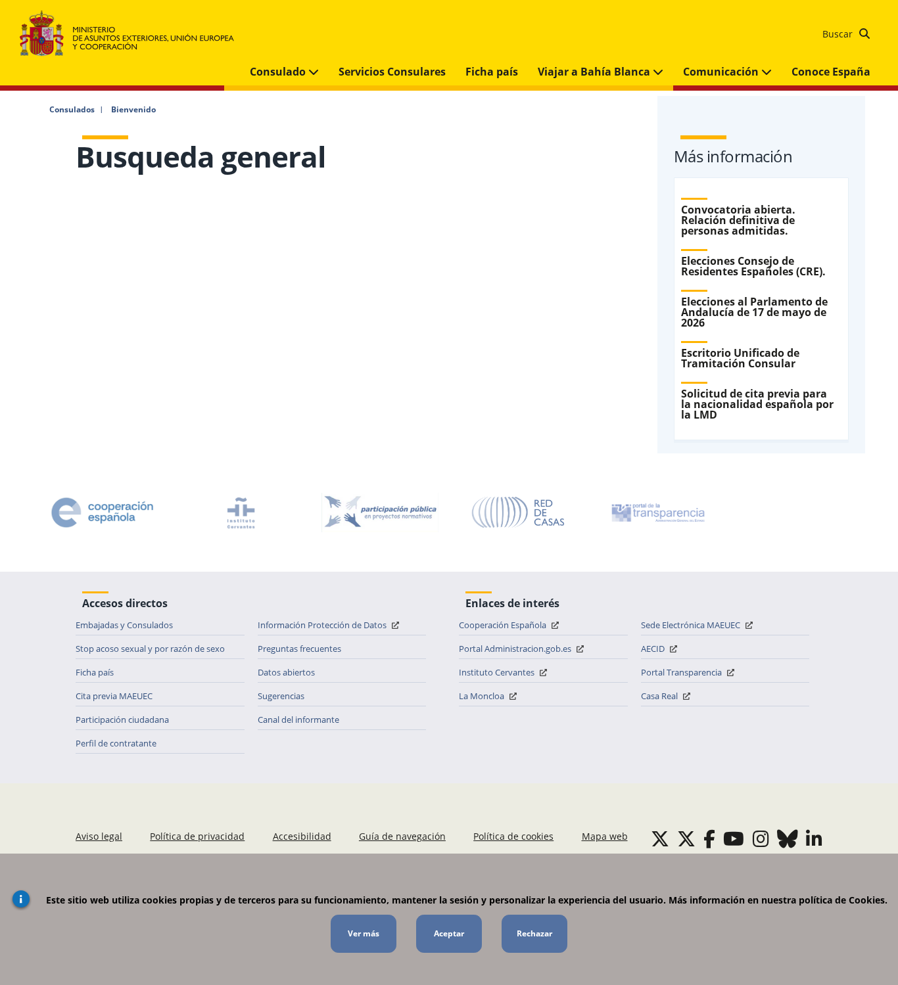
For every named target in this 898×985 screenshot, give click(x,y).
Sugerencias (281, 696)
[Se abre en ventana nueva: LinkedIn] (814, 838)
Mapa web (605, 836)
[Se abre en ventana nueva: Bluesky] (787, 838)
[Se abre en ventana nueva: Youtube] (733, 838)
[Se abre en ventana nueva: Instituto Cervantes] (241, 512)
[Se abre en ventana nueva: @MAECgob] (660, 838)
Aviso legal (99, 836)
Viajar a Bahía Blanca (595, 71)
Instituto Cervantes (497, 672)
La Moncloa (482, 696)
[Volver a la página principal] (133, 34)
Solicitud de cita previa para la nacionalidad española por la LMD (757, 404)
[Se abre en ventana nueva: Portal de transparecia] (656, 512)
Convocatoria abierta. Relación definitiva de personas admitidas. (738, 220)
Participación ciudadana (122, 719)
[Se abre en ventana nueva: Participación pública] (379, 512)
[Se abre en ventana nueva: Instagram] (761, 838)
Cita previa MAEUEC (114, 696)
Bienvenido (133, 109)
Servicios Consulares (392, 71)
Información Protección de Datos (323, 625)
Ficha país (491, 71)
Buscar (838, 34)
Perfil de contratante (116, 743)
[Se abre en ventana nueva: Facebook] (709, 838)
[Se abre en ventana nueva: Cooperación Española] (102, 512)
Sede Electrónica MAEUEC (691, 625)
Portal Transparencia (682, 672)
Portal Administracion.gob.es (516, 648)
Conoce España (831, 71)
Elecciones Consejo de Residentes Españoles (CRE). (753, 266)
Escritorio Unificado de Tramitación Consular (740, 358)
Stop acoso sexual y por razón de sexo (150, 648)
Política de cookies (513, 836)
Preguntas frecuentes (299, 648)
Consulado (279, 71)
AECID (654, 648)
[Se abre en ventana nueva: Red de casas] (518, 512)
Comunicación (722, 71)
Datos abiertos (286, 672)
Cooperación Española (503, 625)
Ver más (363, 933)
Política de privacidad (197, 836)
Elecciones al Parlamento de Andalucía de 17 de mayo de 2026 (754, 312)
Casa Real (660, 696)
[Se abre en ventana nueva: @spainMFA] (686, 838)
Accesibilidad (302, 836)
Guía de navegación (402, 836)
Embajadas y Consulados (124, 625)
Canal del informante (298, 719)
